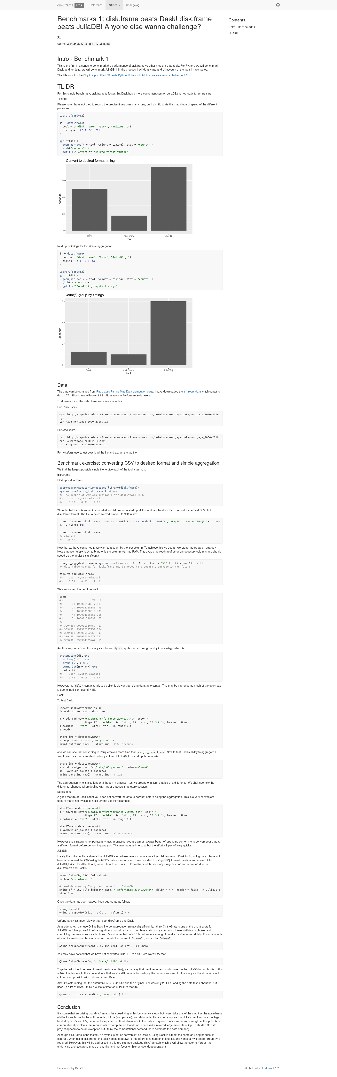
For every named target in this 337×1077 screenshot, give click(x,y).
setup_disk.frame (90, 491)
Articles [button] (113, 5)
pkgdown (266, 1068)
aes (79, 144)
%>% (86, 655)
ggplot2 (77, 115)
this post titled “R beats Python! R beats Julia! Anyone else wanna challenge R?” (138, 75)
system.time (68, 491)
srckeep (68, 659)
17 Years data (192, 391)
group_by (69, 662)
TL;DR (234, 33)
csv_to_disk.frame (147, 521)
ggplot (64, 141)
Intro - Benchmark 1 (242, 27)
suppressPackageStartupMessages (82, 487)
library (64, 115)
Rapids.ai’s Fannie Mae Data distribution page (124, 391)
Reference (96, 5)
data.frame (75, 122)
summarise (70, 666)
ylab (66, 148)
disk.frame (65, 4)
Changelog (132, 5)
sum (185, 563)
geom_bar (69, 144)
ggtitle (68, 151)
